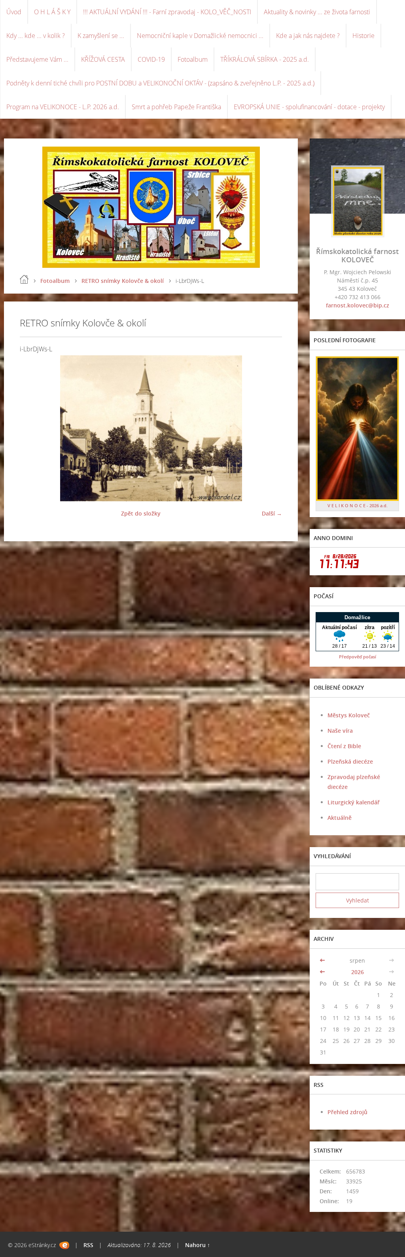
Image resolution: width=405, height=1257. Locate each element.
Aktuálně (339, 817)
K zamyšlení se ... (101, 35)
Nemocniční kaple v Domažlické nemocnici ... (200, 35)
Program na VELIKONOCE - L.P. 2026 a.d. (62, 106)
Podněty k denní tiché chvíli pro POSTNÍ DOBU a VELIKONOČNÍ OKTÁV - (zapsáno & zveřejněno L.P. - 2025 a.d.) (160, 83)
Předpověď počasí (357, 657)
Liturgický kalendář (353, 802)
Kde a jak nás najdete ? (308, 35)
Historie (363, 35)
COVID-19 (151, 59)
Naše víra (340, 730)
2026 (357, 972)
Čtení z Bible (344, 746)
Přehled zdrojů (347, 1112)
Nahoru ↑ (197, 1245)
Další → (272, 513)
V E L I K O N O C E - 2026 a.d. (357, 505)
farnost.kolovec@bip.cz (357, 305)
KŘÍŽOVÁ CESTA (103, 59)
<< (323, 960)
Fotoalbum (193, 59)
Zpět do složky (141, 513)
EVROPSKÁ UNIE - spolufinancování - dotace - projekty (309, 106)
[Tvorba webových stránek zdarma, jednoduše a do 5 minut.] (64, 1245)
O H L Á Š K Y (52, 12)
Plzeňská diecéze (350, 761)
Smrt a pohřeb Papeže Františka (176, 106)
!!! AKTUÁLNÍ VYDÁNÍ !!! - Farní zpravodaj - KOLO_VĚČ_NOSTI (167, 12)
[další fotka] (269, 428)
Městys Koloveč (348, 715)
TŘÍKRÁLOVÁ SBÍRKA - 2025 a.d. (264, 59)
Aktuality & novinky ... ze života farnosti (317, 12)
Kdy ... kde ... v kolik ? (35, 35)
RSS (88, 1245)
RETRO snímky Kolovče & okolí (122, 280)
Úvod (13, 12)
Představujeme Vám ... (37, 59)
